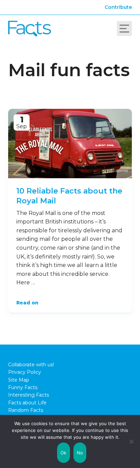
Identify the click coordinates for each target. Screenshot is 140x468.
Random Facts (25, 410)
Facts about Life (27, 403)
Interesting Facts (28, 395)
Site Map (18, 380)
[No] (131, 441)
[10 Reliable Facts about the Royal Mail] (70, 144)
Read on (27, 303)
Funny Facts (22, 387)
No (80, 452)
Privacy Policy (24, 372)
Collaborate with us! (31, 365)
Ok (63, 452)
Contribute (118, 7)
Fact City (29, 28)
